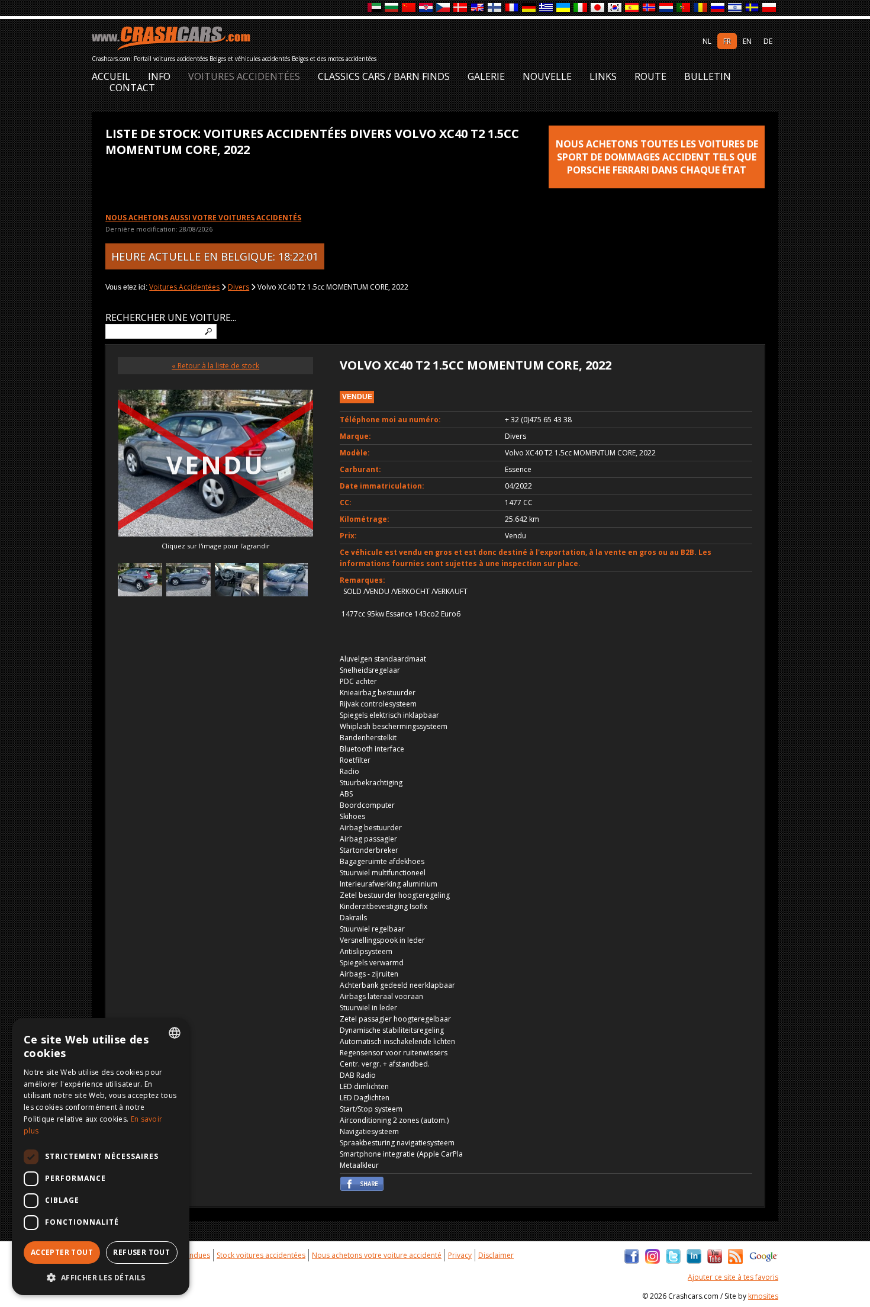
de (767, 41)
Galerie (486, 76)
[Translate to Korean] (615, 8)
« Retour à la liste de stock (215, 366)
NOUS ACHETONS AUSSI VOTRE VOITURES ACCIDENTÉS (203, 218)
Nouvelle (547, 76)
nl (707, 41)
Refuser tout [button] (141, 1252)
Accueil (111, 76)
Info (159, 76)
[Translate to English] (478, 8)
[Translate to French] (512, 8)
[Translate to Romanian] (701, 8)
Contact (132, 88)
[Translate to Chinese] (409, 8)
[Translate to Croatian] (426, 8)
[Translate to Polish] (769, 8)
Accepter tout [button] (62, 1252)
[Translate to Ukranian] (563, 8)
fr (727, 41)
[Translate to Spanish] (632, 8)
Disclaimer (496, 1255)
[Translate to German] (529, 8)
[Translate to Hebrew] (735, 8)
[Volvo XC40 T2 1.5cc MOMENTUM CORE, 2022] (140, 581)
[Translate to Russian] (718, 8)
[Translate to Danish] (460, 8)
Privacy (460, 1255)
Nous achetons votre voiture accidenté (377, 1255)
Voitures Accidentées (244, 76)
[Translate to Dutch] (666, 8)
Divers (238, 287)
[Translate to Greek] (546, 8)
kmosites (763, 1296)
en (747, 41)
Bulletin (707, 76)
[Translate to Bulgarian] (392, 8)
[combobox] (175, 1033)
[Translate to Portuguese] (683, 8)
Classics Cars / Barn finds (384, 76)
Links (603, 76)
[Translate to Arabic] (375, 8)
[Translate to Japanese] (598, 8)
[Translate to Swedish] (752, 8)
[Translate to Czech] (443, 8)
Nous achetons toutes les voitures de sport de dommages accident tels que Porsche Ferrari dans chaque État (657, 156)
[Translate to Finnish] (495, 8)
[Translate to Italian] (580, 8)
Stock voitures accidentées (261, 1255)
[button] (101, 1277)
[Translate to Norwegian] (649, 8)
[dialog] (100, 1156)
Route (650, 76)
